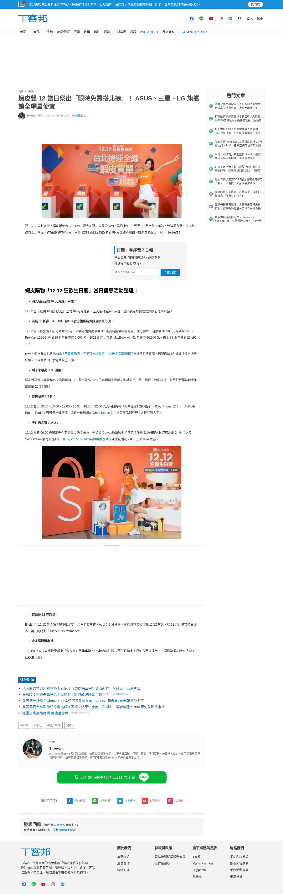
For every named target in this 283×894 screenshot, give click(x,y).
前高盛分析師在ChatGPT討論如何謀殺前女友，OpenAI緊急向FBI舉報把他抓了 (83, 701)
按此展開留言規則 (64, 830)
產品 (36, 32)
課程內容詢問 (239, 863)
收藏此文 (80, 115)
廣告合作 (123, 863)
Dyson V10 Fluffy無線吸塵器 (85, 439)
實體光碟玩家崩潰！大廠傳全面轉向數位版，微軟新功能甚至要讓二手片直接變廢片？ (238, 208)
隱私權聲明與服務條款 (170, 857)
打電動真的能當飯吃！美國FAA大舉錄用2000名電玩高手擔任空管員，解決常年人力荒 (238, 120)
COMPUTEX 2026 (194, 32)
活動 (107, 32)
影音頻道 (155, 800)
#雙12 (70, 725)
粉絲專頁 (80, 800)
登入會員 (56, 825)
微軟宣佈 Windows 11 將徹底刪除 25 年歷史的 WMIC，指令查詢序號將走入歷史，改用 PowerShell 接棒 (239, 145)
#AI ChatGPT (149, 32)
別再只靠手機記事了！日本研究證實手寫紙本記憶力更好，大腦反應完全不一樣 (238, 107)
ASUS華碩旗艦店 (68, 353)
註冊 (260, 18)
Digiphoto (199, 870)
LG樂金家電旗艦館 (120, 353)
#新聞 (24, 725)
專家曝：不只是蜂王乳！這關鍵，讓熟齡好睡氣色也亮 (63, 695)
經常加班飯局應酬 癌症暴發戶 (45, 713)
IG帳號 (179, 800)
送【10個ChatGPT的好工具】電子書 (105, 777)
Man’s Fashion (203, 863)
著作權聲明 (162, 863)
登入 (250, 18)
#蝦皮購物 (53, 725)
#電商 (37, 725)
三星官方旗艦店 (94, 353)
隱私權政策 (190, 4)
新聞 (23, 32)
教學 (87, 32)
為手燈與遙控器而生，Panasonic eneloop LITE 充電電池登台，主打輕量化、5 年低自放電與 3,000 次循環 (238, 221)
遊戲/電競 (63, 32)
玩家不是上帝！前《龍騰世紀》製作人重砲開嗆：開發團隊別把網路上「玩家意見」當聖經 (238, 170)
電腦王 (197, 876)
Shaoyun (31, 115)
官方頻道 (130, 800)
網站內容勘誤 (239, 857)
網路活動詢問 (239, 870)
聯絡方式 (123, 870)
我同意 (255, 4)
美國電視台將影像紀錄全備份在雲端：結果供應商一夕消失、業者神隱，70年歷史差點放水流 (93, 707)
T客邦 (197, 857)
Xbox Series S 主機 (106, 412)
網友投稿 (236, 876)
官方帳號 (105, 800)
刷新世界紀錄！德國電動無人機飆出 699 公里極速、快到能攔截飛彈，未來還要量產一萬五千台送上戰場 (238, 132)
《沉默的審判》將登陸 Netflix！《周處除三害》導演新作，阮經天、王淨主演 (81, 688)
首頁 (21, 91)
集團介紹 (123, 857)
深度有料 (168, 32)
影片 (97, 32)
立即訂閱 (170, 272)
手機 (50, 32)
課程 (133, 32)
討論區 (121, 32)
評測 (77, 32)
